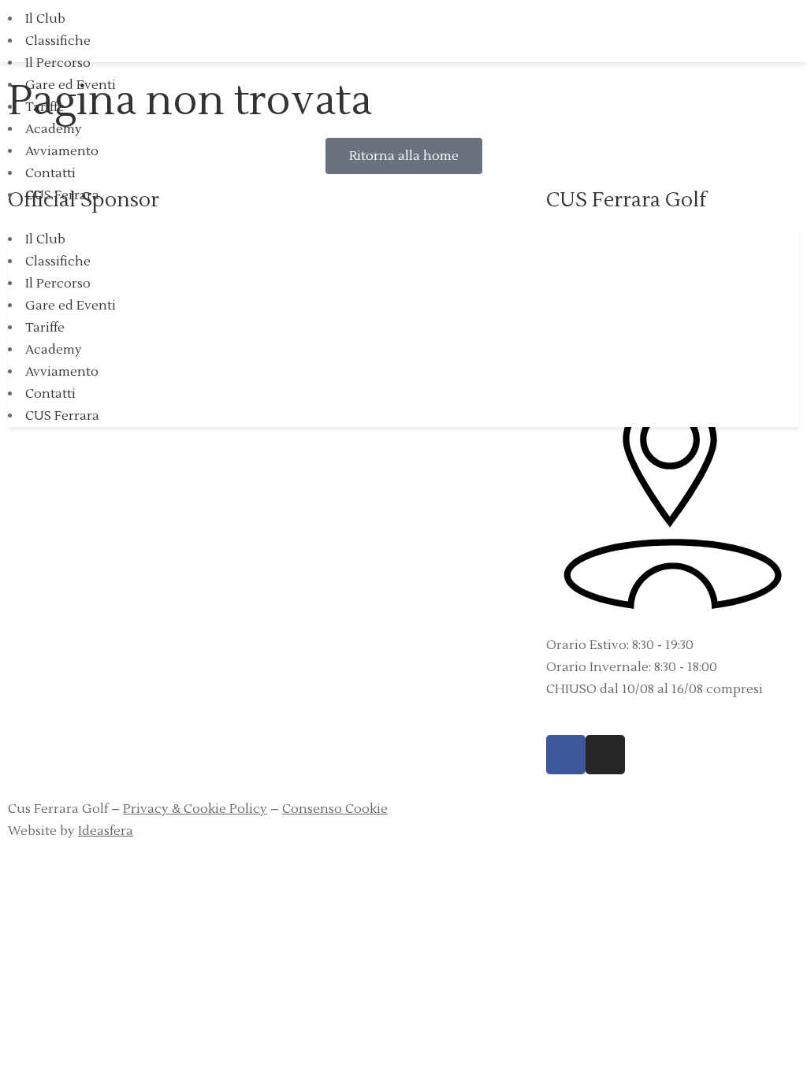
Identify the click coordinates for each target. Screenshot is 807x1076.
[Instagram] (605, 754)
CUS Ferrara (62, 195)
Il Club (45, 19)
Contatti (50, 173)
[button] (403, 217)
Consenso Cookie (335, 809)
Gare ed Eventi (70, 85)
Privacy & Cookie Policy (195, 809)
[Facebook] (566, 754)
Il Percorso (58, 63)
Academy (53, 129)
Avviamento (62, 151)
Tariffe (45, 107)
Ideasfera (105, 831)
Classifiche (58, 41)
